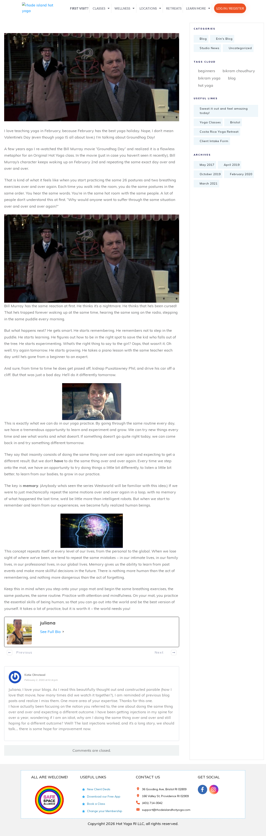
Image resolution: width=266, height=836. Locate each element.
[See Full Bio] (63, 631)
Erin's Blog (224, 39)
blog (232, 78)
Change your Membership (104, 811)
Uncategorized (240, 48)
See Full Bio (50, 631)
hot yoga (205, 85)
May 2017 (207, 165)
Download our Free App (103, 796)
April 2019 (232, 165)
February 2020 (241, 174)
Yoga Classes (210, 122)
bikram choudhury (239, 70)
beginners (206, 70)
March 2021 (209, 183)
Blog (203, 39)
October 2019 (210, 174)
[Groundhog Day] (91, 77)
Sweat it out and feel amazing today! (224, 111)
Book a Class (96, 804)
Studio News (209, 48)
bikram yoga (209, 78)
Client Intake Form (214, 141)
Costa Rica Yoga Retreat (219, 132)
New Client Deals (98, 789)
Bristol (235, 122)
